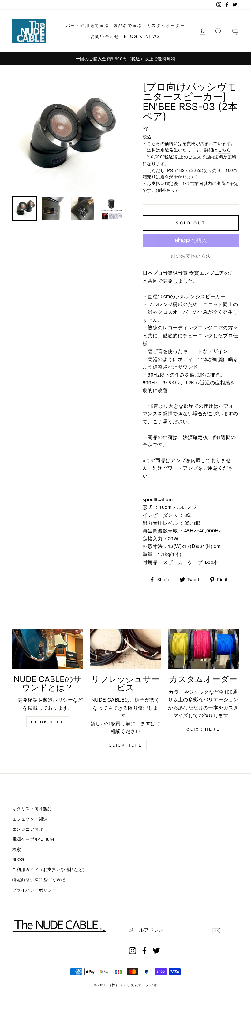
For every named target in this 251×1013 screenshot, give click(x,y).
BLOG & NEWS (142, 36)
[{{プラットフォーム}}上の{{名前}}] (132, 950)
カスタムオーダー (166, 25)
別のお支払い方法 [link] (190, 255)
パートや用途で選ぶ (87, 25)
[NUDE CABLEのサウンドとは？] (47, 649)
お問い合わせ (105, 36)
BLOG (18, 859)
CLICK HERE (125, 745)
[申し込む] (216, 930)
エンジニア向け (27, 829)
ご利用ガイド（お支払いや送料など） (49, 869)
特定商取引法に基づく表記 (38, 879)
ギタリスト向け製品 (32, 808)
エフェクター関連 (29, 819)
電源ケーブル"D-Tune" (34, 839)
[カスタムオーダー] (203, 649)
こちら (224, 150)
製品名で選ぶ (128, 25)
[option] (125, 58)
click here (47, 721)
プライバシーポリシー (34, 890)
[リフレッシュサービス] (125, 649)
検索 (16, 849)
